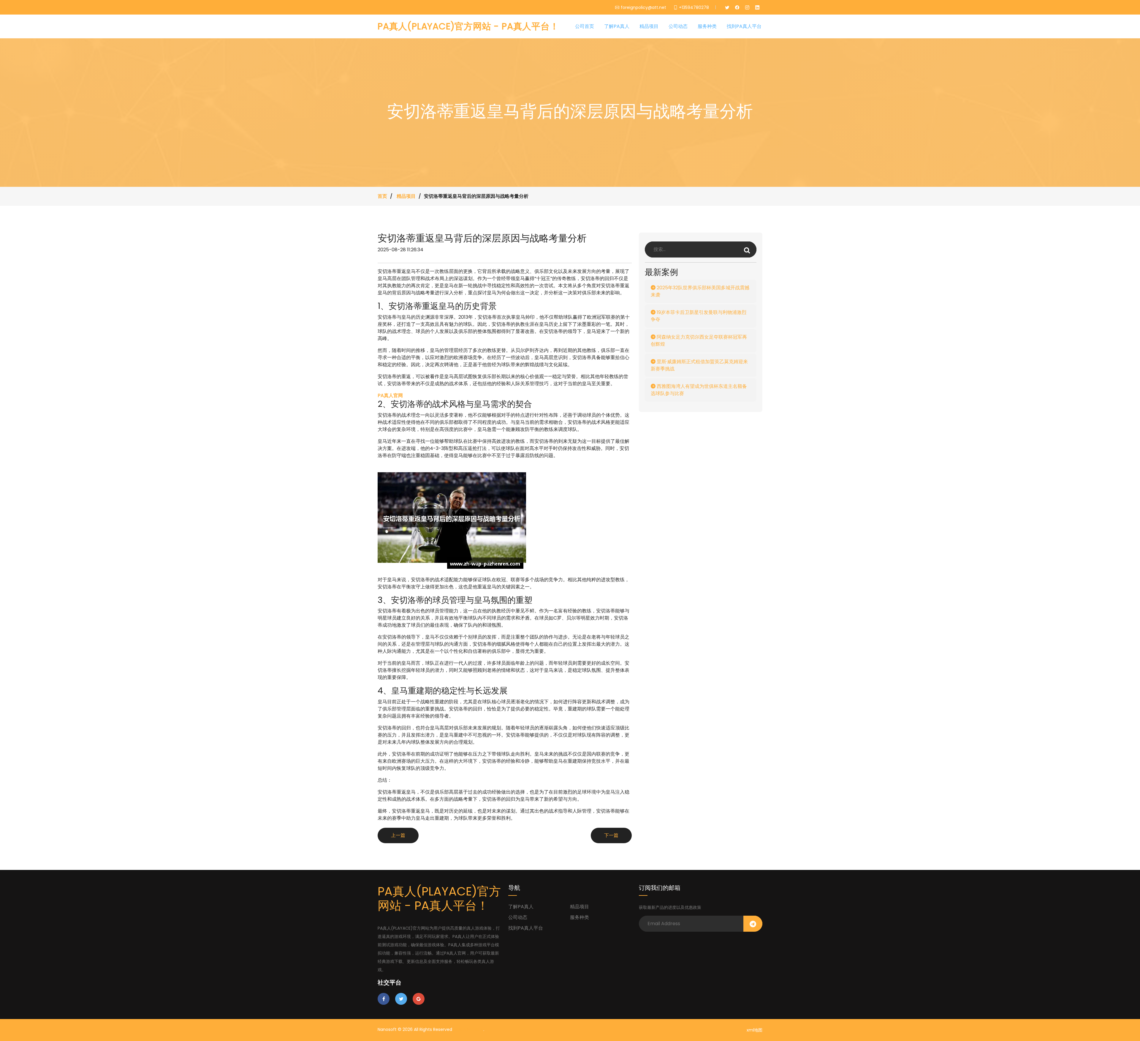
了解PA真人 (616, 26)
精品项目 (648, 26)
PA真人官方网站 (468, 1029)
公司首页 (584, 26)
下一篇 (611, 835)
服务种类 (707, 26)
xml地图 (754, 1030)
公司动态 (678, 26)
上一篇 (398, 835)
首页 (382, 196)
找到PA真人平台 (744, 26)
